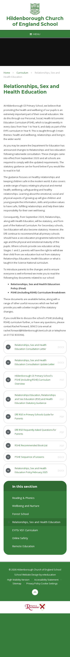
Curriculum (22, 72)
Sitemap (17, 583)
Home (7, 72)
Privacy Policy (33, 583)
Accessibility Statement (46, 579)
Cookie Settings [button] (49, 583)
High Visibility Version (18, 579)
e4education (49, 574)
